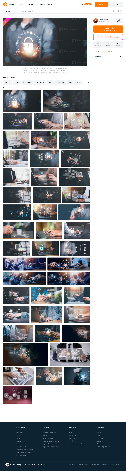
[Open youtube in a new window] (44, 464)
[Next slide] (87, 82)
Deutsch (99, 441)
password (79, 82)
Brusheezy (19, 432)
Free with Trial (108, 29)
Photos (21, 4)
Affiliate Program (48, 438)
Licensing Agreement (50, 432)
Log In (116, 4)
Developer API (21, 447)
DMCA (45, 435)
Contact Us (72, 435)
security (7, 82)
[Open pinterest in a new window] (35, 464)
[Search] (114, 11)
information (27, 82)
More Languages (102, 446)
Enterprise (19, 441)
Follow (119, 22)
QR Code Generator (22, 455)
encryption (60, 82)
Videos (30, 4)
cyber (17, 82)
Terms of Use (95, 464)
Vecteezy (19, 435)
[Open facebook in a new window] (25, 464)
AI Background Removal (24, 452)
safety (50, 82)
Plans (81, 4)
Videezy (19, 438)
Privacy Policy (105, 464)
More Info (98, 56)
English (99, 432)
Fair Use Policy (114, 464)
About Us (72, 438)
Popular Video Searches (50, 447)
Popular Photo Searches (51, 444)
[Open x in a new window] (41, 464)
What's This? (111, 52)
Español (99, 435)
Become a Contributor (76, 444)
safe (70, 82)
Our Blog (72, 441)
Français (99, 444)
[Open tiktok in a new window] (38, 464)
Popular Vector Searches (51, 441)
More (50, 4)
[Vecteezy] (5, 4)
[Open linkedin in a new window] (32, 464)
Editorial (41, 4)
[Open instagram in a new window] (28, 464)
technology (40, 82)
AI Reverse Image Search (24, 450)
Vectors (11, 4)
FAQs (70, 432)
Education (19, 444)
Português (100, 438)
